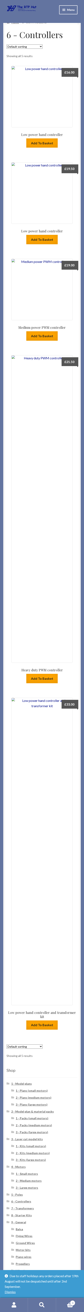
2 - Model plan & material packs (32, 1111)
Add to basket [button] (42, 143)
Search (42, 1305)
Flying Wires (24, 1236)
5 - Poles (17, 1194)
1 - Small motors (27, 1173)
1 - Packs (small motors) (32, 1118)
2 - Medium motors (29, 1180)
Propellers (23, 1264)
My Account (14, 1305)
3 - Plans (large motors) (32, 1104)
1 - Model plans (21, 1083)
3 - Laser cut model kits (27, 1139)
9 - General (18, 1222)
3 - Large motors (27, 1187)
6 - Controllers (21, 1201)
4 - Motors (18, 1166)
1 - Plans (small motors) (32, 1090)
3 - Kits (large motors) (31, 1160)
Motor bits (23, 1250)
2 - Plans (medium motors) (33, 1097)
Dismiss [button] (10, 1292)
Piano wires (23, 1257)
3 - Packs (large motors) (32, 1132)
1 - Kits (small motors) (31, 1146)
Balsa (19, 1229)
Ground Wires (25, 1243)
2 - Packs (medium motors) (34, 1125)
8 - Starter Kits (21, 1215)
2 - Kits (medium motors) (33, 1153)
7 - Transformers (22, 1208)
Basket (64, 1301)
